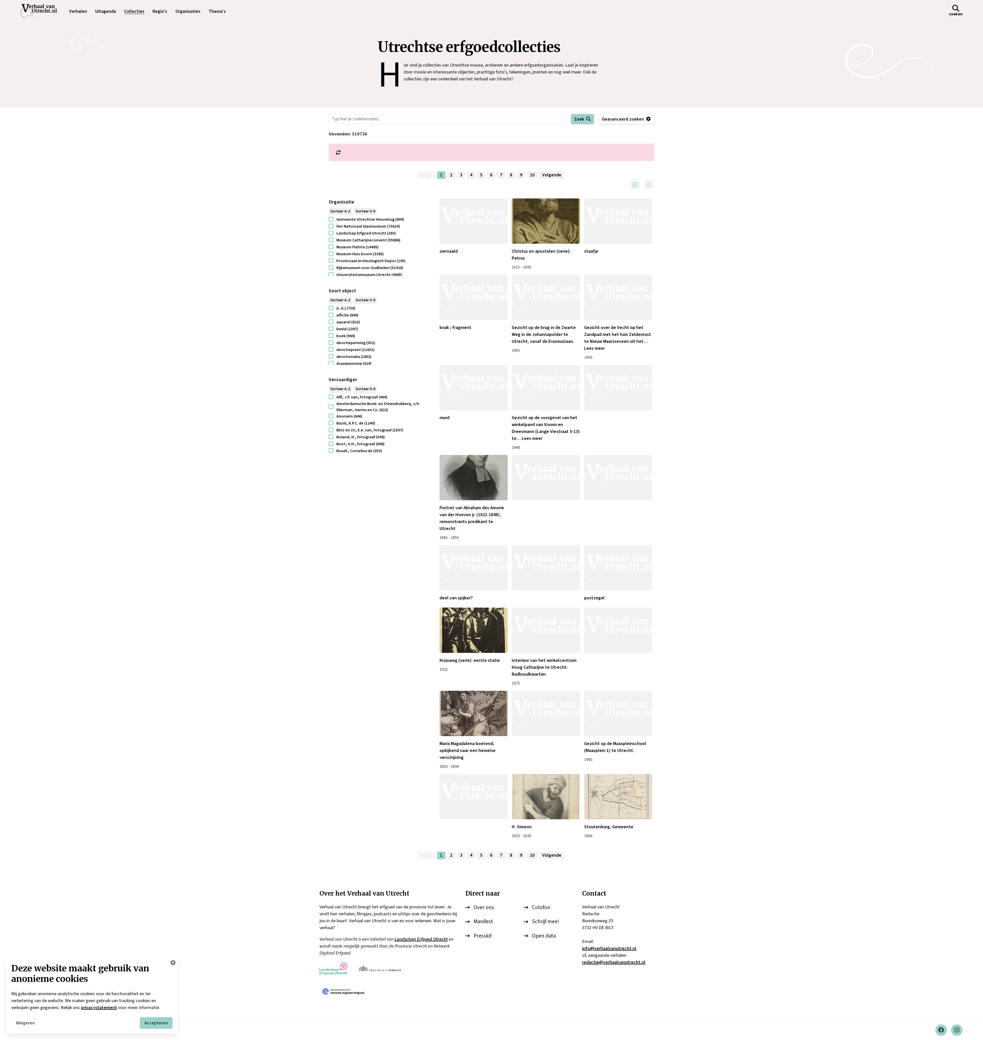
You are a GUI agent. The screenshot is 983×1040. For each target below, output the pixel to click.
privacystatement (99, 1007)
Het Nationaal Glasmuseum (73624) (368, 226)
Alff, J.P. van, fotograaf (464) (361, 397)
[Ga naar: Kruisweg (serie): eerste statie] (474, 630)
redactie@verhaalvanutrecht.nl (613, 962)
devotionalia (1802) (353, 356)
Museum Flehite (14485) (357, 247)
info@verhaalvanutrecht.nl (609, 948)
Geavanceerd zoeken (623, 119)
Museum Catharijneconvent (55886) (368, 240)
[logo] (41, 11)
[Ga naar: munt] (474, 387)
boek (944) (345, 336)
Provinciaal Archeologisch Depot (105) (370, 261)
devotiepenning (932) (355, 343)
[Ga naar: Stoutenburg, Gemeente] (618, 796)
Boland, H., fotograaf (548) (360, 437)
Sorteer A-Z (340, 211)
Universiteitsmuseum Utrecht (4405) (369, 275)
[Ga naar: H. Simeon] (546, 796)
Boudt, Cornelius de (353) (359, 451)
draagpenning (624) (353, 363)
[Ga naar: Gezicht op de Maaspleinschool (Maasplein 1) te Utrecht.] (618, 713)
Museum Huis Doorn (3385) (360, 254)
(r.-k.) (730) (345, 308)
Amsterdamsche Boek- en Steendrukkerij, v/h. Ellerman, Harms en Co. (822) (378, 407)
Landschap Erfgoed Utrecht (421, 939)
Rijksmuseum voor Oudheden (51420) (369, 268)
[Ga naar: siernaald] (474, 221)
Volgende (551, 175)
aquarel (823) (348, 322)
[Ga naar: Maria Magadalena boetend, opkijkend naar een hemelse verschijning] (474, 713)
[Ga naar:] (618, 387)
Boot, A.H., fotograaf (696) (360, 444)
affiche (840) (347, 315)
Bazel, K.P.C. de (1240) (355, 423)
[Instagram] (957, 1030)
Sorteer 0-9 (365, 211)
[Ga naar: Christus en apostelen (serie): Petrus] (546, 221)
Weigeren (25, 1023)
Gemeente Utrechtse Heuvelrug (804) (370, 219)
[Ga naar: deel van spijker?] (474, 567)
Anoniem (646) (349, 416)
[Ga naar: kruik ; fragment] (474, 297)
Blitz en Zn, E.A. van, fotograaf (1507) (369, 430)
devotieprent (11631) (355, 350)
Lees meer (594, 348)
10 (532, 175)
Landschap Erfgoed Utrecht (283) (366, 233)
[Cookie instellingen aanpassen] (173, 962)
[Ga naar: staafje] (618, 221)
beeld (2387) (347, 329)
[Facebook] (941, 1030)
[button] (956, 11)
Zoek (579, 119)
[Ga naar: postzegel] (618, 567)
